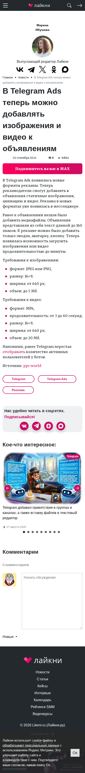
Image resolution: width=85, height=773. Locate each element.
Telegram (18, 379)
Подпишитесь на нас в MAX (42, 169)
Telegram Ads (57, 379)
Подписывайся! (19, 417)
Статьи (42, 679)
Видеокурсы (43, 714)
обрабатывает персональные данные (31, 745)
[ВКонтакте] (20, 69)
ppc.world (32, 365)
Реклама (18, 390)
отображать (14, 352)
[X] (42, 69)
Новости (42, 672)
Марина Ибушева (42, 27)
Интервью (42, 693)
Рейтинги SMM (42, 707)
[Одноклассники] (54, 69)
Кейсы (42, 686)
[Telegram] (31, 69)
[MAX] (65, 69)
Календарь (42, 700)
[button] (24, 532)
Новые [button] (9, 637)
